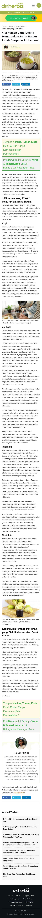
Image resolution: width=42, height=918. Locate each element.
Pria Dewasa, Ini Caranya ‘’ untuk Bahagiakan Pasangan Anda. (20, 163)
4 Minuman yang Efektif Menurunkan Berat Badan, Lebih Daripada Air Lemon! (20, 36)
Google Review (19, 793)
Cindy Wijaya (15, 48)
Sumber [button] (7, 696)
